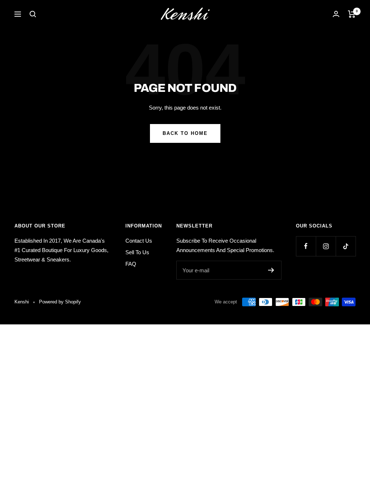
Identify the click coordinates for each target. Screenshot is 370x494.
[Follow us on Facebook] (306, 246)
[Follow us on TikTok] (346, 246)
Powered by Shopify (60, 302)
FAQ (130, 264)
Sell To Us (137, 252)
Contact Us (138, 241)
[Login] (336, 14)
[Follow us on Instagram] (326, 246)
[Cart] (352, 14)
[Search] (33, 14)
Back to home (185, 133)
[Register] (271, 270)
